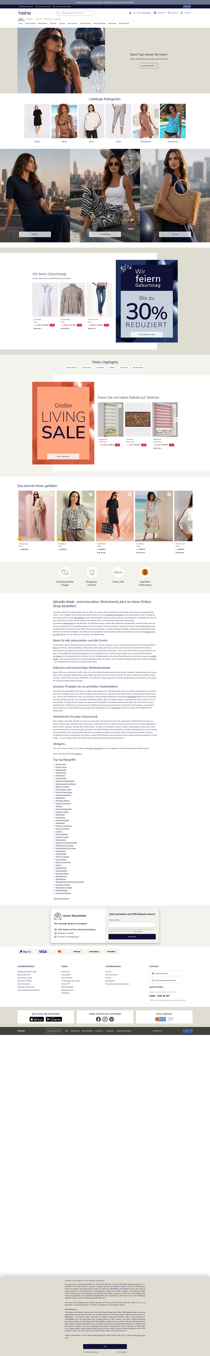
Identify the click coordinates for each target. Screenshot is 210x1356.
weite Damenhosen (63, 795)
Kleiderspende (67, 990)
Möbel (112, 367)
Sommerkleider (62, 834)
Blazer (59, 656)
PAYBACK (65, 993)
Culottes (59, 831)
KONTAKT (154, 966)
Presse (108, 978)
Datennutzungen (134, 1284)
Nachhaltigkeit (67, 987)
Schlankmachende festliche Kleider (70, 882)
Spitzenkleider (61, 871)
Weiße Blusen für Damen (66, 848)
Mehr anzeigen (137, 931)
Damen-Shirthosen (63, 803)
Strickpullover (61, 859)
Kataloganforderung (26, 987)
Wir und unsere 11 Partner (74, 1284)
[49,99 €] (115, 516)
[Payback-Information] (187, 1031)
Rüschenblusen (62, 890)
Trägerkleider (61, 854)
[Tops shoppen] (61, 60)
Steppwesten (61, 778)
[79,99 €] (154, 516)
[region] (105, 1316)
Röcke (55, 648)
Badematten (138, 367)
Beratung (112, 23)
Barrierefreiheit (87, 1031)
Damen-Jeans (61, 767)
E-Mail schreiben (160, 974)
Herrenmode (124, 23)
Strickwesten (61, 772)
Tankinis (59, 806)
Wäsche (53, 23)
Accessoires (72, 23)
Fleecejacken (61, 840)
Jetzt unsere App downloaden (46, 1014)
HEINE (64, 966)
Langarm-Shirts (62, 812)
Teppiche (124, 367)
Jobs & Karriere (111, 975)
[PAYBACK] (187, 6)
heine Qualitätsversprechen (29, 990)
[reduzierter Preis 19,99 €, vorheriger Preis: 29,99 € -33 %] (72, 300)
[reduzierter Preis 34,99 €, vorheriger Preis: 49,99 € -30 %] (45, 300)
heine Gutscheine (95, 748)
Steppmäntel (61, 770)
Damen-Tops (61, 764)
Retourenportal (24, 975)
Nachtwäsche (61, 876)
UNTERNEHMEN (113, 966)
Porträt (108, 971)
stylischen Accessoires (114, 615)
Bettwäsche (72, 367)
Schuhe (62, 23)
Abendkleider (79, 618)
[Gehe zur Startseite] (25, 12)
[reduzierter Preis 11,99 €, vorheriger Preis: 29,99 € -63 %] (165, 419)
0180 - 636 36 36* (159, 995)
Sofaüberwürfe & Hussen (66, 784)
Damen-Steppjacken (64, 792)
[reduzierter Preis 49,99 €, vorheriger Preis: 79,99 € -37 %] (99, 300)
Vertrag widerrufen (54, 1031)
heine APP (65, 984)
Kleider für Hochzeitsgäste (66, 843)
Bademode (42, 23)
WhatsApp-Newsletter (70, 981)
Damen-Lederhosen (64, 826)
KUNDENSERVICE (26, 966)
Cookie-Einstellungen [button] (124, 1031)
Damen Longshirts (63, 862)
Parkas (58, 865)
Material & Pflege (25, 981)
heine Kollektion (99, 23)
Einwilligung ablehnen (90, 1352)
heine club (65, 971)
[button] (110, 299)
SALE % (38, 19)
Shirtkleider (60, 815)
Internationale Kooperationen (117, 984)
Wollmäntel (60, 798)
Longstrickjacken (62, 820)
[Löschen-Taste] (92, 13)
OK (105, 1346)
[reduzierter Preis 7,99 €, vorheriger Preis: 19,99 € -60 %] (138, 419)
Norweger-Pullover (63, 893)
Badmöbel (132, 697)
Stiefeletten (60, 823)
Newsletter (66, 975)
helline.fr (78, 754)
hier (118, 1296)
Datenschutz (75, 1031)
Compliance (110, 981)
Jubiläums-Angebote (52, 19)
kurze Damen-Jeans (64, 789)
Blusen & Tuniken (62, 786)
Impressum (99, 1031)
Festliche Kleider (62, 837)
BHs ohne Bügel (62, 873)
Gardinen (100, 367)
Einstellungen (122, 1352)
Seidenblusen (61, 868)
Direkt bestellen (24, 984)
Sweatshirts (61, 851)
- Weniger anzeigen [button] (61, 898)
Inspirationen (85, 23)
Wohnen (29, 19)
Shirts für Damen (62, 857)
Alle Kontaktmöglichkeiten (165, 980)
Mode (21, 19)
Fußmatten (86, 367)
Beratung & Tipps (25, 978)
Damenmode (30, 23)
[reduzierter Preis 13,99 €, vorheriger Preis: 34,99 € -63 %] (111, 419)
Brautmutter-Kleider (64, 887)
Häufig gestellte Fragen (27, 971)
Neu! (21, 23)
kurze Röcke (60, 817)
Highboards (60, 775)
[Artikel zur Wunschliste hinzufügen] (54, 286)
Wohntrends (68, 623)
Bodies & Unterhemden (65, 781)
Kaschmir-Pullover (63, 885)
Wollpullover (61, 879)
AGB (66, 1031)
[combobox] (80, 12)
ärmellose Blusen (62, 801)
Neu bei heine (67, 978)
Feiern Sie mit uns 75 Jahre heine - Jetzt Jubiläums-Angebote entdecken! (105, 2)
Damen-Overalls (62, 829)
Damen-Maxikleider (64, 809)
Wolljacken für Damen (65, 845)
